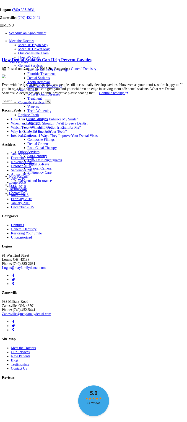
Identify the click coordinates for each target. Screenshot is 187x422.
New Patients (18, 176)
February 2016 (21, 199)
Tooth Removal (38, 82)
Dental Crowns (38, 144)
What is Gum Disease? (43, 94)
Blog (12, 185)
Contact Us (17, 193)
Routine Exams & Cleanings (47, 70)
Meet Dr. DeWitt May (34, 49)
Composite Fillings (41, 139)
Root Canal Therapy (42, 148)
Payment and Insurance (35, 181)
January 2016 (20, 203)
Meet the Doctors (21, 41)
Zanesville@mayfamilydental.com (26, 314)
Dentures (33, 123)
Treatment (34, 98)
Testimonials (18, 189)
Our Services (18, 61)
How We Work (29, 57)
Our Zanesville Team (33, 53)
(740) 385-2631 (23, 10)
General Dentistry (23, 229)
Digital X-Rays (38, 164)
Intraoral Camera (39, 168)
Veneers (33, 107)
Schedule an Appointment (27, 33)
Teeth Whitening (39, 111)
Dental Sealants (38, 78)
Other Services (28, 152)
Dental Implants (38, 131)
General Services (30, 65)
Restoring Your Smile (26, 233)
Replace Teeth (28, 115)
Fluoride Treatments (41, 74)
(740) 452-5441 (29, 17)
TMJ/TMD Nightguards (44, 160)
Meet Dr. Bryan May (33, 45)
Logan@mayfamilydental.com (24, 268)
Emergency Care (39, 172)
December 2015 (22, 207)
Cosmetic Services (31, 102)
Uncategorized (21, 237)
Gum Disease (28, 90)
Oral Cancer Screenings (44, 86)
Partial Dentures (38, 127)
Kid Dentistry (37, 156)
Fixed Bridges (37, 119)
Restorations (27, 135)
